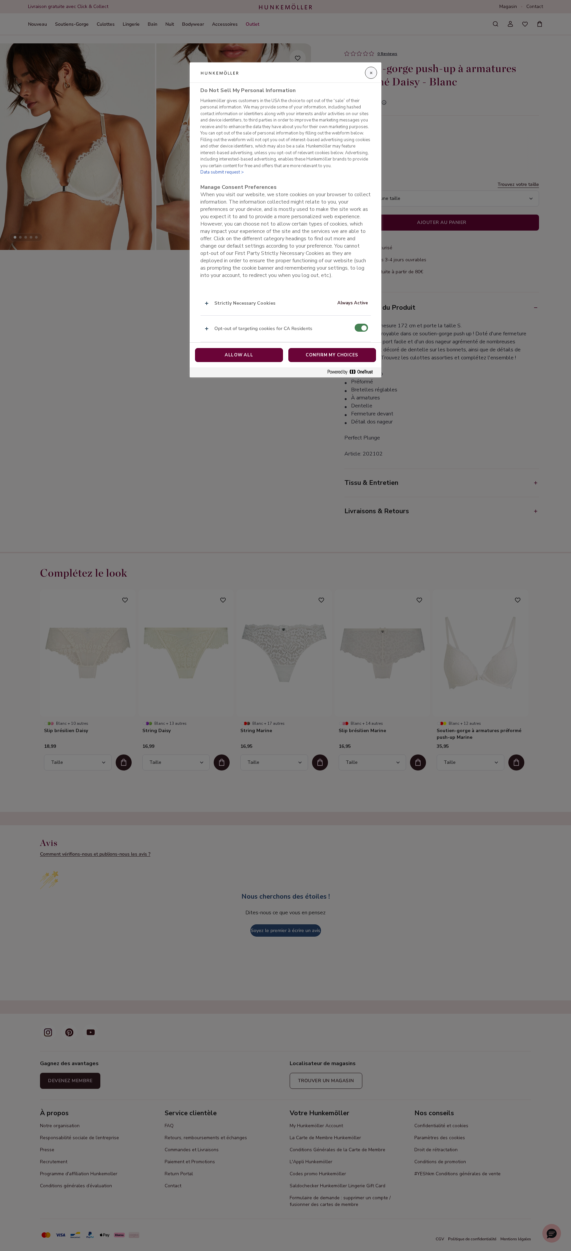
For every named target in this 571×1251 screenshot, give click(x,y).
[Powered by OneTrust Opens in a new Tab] (352, 372)
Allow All (239, 355)
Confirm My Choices (332, 355)
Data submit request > (222, 173)
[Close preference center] (371, 72)
